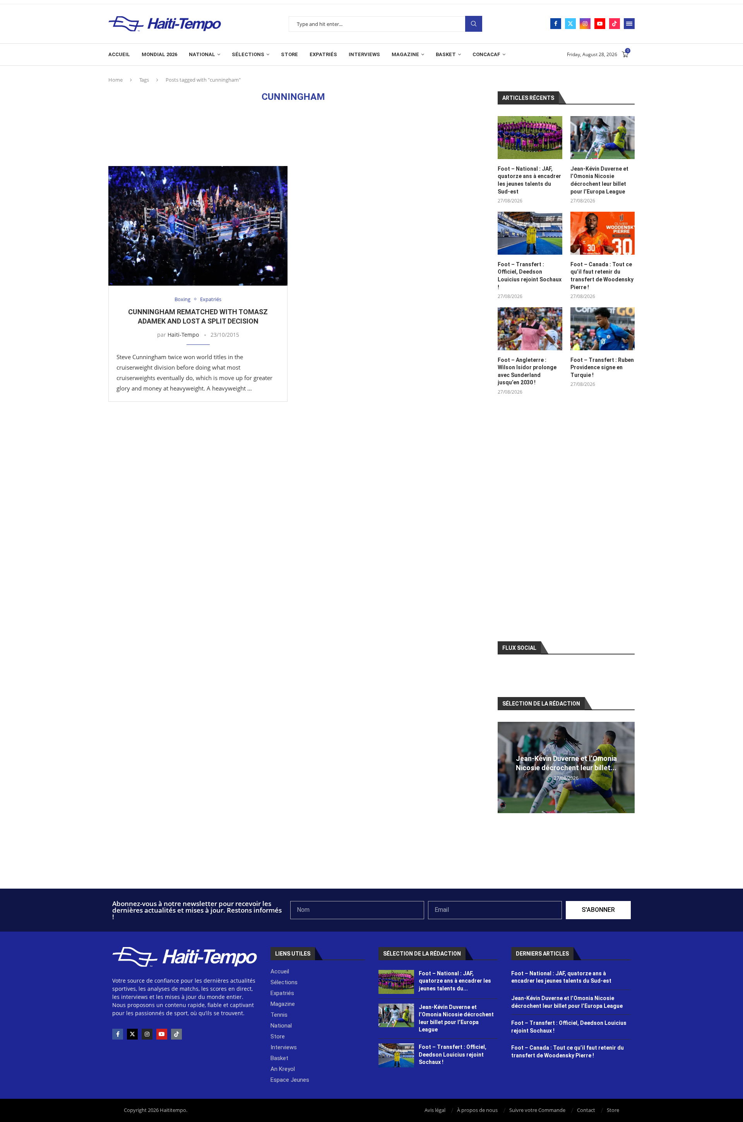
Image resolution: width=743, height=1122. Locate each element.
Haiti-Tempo (183, 334)
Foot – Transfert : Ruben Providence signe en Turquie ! (602, 367)
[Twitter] (570, 23)
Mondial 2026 (159, 54)
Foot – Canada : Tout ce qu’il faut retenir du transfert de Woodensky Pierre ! (601, 275)
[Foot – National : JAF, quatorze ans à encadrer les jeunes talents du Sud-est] (530, 137)
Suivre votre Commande (537, 1110)
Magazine (405, 54)
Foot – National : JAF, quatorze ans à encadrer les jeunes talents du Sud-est (529, 180)
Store (289, 54)
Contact (586, 1110)
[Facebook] (555, 23)
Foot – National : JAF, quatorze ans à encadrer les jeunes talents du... (455, 981)
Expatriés (323, 54)
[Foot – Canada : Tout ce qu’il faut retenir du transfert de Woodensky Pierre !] (602, 233)
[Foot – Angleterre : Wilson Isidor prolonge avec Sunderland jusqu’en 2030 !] (530, 328)
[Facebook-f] (117, 1034)
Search (473, 24)
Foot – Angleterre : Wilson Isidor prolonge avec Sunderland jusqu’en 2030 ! (527, 371)
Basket (446, 54)
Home (115, 79)
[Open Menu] (629, 23)
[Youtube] (599, 23)
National (202, 54)
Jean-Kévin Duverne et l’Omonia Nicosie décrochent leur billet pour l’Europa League (599, 180)
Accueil (119, 54)
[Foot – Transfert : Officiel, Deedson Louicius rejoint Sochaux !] (530, 233)
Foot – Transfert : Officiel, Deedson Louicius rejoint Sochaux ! (530, 275)
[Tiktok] (614, 23)
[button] (505, 767)
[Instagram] (585, 23)
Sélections (248, 54)
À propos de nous (477, 1110)
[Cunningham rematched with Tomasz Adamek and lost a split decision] (198, 226)
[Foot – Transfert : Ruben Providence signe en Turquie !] (602, 328)
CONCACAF (486, 54)
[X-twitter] (132, 1034)
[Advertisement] (293, 133)
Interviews (364, 54)
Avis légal (435, 1110)
